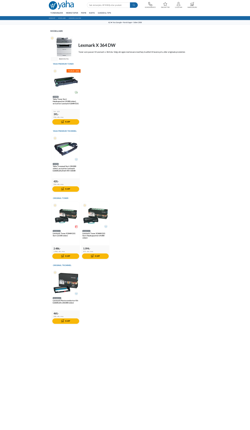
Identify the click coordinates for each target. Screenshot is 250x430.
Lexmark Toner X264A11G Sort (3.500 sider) (64, 234)
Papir (83, 13)
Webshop (52, 18)
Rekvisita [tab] (64, 59)
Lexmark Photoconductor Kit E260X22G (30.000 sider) (65, 301)
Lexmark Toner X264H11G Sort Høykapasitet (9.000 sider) (93, 235)
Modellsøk (62, 18)
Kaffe (92, 13)
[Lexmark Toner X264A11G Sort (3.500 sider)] (65, 216)
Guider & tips (104, 13)
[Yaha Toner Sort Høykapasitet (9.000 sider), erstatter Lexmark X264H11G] (65, 81)
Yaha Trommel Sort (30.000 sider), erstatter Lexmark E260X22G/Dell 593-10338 (64, 168)
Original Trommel (62, 265)
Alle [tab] (54, 59)
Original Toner (60, 198)
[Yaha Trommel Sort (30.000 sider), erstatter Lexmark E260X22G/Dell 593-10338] (65, 148)
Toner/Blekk (56, 13)
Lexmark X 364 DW (75, 18)
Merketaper (72, 13)
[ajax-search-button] (134, 5)
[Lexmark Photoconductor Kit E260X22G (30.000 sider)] (65, 283)
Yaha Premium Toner (63, 64)
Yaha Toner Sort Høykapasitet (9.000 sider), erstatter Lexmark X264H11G (66, 101)
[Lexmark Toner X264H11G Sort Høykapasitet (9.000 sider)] (95, 216)
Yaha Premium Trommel (65, 131)
